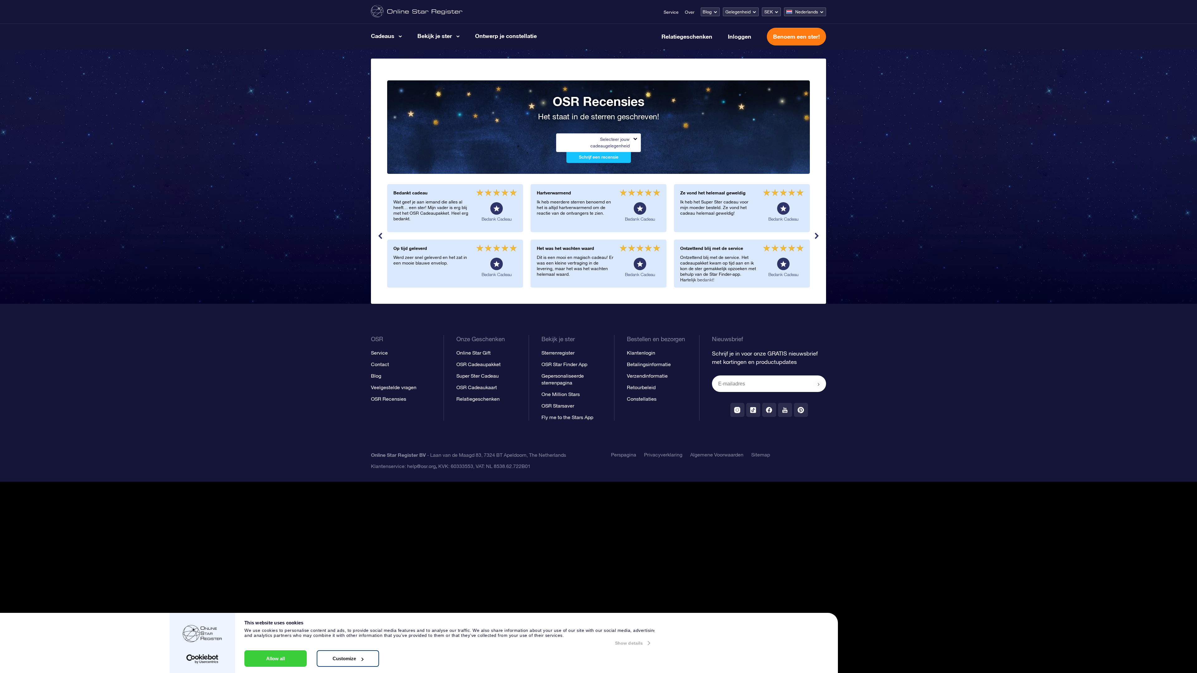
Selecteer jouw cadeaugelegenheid (610, 142)
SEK (768, 11)
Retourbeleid (641, 387)
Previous (380, 236)
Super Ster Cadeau (477, 376)
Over (690, 12)
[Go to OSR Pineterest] (801, 410)
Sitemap (760, 454)
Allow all (275, 658)
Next (817, 236)
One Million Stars (560, 394)
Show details (629, 643)
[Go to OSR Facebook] (769, 410)
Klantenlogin (641, 353)
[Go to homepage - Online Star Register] (416, 11)
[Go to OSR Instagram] (737, 410)
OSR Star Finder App (564, 364)
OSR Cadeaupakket (478, 364)
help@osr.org (421, 466)
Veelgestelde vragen (393, 387)
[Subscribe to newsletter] (819, 384)
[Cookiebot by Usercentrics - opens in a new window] (202, 659)
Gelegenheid (738, 11)
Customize (344, 658)
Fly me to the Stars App (567, 417)
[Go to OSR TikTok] (753, 410)
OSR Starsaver (557, 405)
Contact (380, 364)
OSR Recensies (388, 399)
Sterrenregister (557, 353)
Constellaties (641, 399)
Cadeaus (382, 35)
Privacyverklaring (663, 454)
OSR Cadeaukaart (476, 387)
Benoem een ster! (796, 36)
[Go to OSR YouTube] (785, 410)
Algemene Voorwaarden (716, 454)
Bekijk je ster (434, 35)
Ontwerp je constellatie (506, 35)
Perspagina (623, 454)
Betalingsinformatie (649, 364)
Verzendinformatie (647, 376)
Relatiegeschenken (686, 36)
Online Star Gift (473, 353)
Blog (707, 11)
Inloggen (739, 36)
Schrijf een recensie (598, 157)
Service (671, 12)
